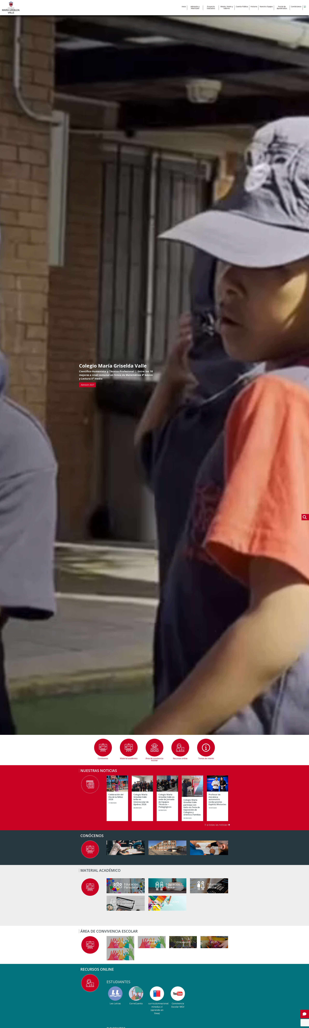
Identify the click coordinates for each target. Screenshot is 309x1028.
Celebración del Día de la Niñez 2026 (115, 797)
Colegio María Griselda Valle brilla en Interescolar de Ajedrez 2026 (141, 799)
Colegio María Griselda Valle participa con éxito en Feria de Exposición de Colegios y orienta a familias (192, 807)
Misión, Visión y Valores (226, 7)
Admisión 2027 (87, 385)
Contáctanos (296, 6)
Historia (253, 6)
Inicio (184, 6)
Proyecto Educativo (211, 7)
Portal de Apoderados (282, 7)
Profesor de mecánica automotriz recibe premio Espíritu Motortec (217, 799)
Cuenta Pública (242, 6)
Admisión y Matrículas (195, 7)
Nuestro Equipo (266, 6)
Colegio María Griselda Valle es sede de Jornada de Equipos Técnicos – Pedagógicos (166, 800)
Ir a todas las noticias (216, 824)
